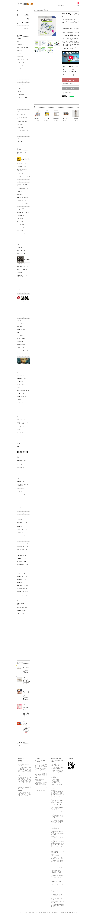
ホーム (21, 912)
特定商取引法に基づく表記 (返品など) (68, 83)
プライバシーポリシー (38, 912)
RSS (72, 912)
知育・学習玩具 (46, 9)
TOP (34, 9)
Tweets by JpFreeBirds (21, 147)
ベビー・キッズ (39, 9)
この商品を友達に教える (67, 92)
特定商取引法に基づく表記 (66, 912)
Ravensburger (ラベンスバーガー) (43, 10)
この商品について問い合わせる (70, 88)
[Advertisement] (23, 640)
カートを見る (75, 2)
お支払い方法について (47, 912)
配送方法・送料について (56, 912)
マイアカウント (67, 2)
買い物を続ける (66, 93)
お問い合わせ (31, 912)
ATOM (75, 912)
